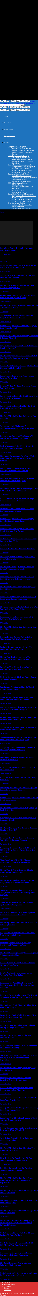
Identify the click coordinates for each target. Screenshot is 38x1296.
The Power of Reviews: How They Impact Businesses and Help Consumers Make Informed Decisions (17, 1222)
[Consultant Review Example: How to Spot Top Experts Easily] (16, 244)
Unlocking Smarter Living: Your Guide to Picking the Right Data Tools (17, 1026)
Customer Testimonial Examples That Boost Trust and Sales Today (18, 540)
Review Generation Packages (21, 148)
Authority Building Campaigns (22, 205)
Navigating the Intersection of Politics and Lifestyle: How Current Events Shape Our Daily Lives (17, 850)
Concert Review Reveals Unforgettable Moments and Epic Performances (16, 638)
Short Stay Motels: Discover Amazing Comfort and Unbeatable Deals (15, 944)
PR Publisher (4, 291)
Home (2, 212)
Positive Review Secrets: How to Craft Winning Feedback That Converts (15, 469)
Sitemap (6, 1288)
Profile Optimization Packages (22, 170)
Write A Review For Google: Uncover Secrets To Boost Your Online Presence (18, 1274)
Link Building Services (19, 192)
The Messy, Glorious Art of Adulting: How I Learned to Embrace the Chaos (18, 914)
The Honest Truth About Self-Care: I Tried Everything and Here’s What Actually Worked (18, 458)
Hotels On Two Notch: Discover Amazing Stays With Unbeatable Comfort (17, 839)
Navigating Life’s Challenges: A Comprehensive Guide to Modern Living (17, 427)
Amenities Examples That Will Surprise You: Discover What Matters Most (18, 266)
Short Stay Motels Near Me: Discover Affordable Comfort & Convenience (15, 861)
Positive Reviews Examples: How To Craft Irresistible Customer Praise (17, 407)
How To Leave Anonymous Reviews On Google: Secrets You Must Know (16, 1089)
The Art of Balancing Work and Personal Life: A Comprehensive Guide (17, 568)
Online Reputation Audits (20, 179)
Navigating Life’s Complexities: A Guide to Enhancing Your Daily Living (17, 748)
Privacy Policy (8, 1286)
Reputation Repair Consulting (21, 181)
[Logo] (15, 108)
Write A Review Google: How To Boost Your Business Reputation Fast (18, 718)
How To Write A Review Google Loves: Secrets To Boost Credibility (16, 974)
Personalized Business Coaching (22, 159)
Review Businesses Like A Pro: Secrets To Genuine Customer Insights (17, 447)
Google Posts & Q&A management (23, 167)
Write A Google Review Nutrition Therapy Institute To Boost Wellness (17, 1234)
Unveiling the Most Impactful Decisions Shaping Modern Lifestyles (16, 1169)
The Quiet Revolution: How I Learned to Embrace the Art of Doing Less (17, 479)
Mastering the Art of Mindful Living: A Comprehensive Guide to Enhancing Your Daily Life (17, 892)
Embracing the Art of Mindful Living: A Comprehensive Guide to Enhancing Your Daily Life (17, 985)
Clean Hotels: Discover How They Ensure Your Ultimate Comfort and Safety (17, 698)
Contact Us (7, 1290)
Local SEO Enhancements (20, 168)
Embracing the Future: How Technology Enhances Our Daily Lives (17, 618)
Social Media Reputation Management (20, 194)
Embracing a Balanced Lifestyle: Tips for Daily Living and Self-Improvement (17, 578)
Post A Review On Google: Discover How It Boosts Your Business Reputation (18, 598)
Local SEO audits (18, 190)
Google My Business (9, 136)
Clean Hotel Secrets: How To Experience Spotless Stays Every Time (16, 904)
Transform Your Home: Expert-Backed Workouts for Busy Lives (16, 668)
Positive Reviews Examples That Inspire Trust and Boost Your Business (19, 397)
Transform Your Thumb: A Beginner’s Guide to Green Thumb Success (18, 1119)
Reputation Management (11, 123)
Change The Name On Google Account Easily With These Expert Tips (19, 1109)
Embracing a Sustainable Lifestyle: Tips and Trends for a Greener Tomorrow (18, 789)
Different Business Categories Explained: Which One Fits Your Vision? (17, 530)
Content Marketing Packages (21, 208)
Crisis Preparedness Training (21, 157)
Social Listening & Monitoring (22, 199)
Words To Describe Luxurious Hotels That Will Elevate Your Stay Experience (17, 1244)
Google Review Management (17, 147)
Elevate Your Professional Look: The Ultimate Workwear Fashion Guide (15, 658)
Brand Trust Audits (18, 207)
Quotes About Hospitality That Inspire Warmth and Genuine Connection (16, 1254)
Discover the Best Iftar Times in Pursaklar (17, 549)
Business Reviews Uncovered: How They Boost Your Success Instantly (16, 648)
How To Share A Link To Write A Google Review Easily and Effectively (17, 500)
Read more (3, 261)
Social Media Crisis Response (21, 201)
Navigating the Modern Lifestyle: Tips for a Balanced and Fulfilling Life (18, 728)
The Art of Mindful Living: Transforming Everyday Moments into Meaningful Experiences (17, 1180)
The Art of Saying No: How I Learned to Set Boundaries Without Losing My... (18, 357)
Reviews (6, 116)
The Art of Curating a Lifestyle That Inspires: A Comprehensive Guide (19, 954)
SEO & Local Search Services (17, 183)
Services (6, 142)
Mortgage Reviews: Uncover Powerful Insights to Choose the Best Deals (15, 1079)
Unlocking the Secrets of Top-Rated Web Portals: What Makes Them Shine (17, 437)
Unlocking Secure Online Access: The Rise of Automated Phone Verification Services (18, 996)
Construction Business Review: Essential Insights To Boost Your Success (16, 317)
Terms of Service (9, 1284)
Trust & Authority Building (16, 203)
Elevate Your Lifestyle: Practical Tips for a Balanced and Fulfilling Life (17, 871)
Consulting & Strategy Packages (18, 156)
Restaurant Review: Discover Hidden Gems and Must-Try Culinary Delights (18, 708)
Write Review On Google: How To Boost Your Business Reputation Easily (17, 1159)
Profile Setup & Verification (21, 172)
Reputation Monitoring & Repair (18, 174)
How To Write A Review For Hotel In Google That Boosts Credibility (18, 1046)
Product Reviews (8, 129)
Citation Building (17, 185)
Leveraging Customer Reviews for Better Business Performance (17, 758)
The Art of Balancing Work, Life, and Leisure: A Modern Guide (15, 1264)
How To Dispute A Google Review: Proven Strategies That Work (17, 964)
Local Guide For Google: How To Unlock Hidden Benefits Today (17, 688)
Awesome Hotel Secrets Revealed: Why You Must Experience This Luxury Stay (18, 738)
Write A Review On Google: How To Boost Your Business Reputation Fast (17, 296)
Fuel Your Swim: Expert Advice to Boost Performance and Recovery (17, 510)
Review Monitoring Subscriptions (23, 150)
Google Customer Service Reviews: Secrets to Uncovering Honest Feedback (18, 1129)
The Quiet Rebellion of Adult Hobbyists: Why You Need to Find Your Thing (19, 608)
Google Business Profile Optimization (20, 165)
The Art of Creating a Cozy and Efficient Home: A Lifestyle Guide (17, 286)
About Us (7, 1282)
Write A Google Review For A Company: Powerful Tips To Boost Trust (17, 520)
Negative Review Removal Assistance (24, 177)
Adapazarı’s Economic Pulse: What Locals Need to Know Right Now (17, 934)
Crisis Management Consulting (22, 176)
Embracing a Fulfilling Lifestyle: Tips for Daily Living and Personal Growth (17, 881)
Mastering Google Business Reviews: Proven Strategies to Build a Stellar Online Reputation (18, 1057)
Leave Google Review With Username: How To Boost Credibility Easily (18, 1016)
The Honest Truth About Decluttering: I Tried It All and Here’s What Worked (19, 490)
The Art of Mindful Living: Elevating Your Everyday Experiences (17, 1149)
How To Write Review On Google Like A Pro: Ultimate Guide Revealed (19, 367)
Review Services (5, 254)
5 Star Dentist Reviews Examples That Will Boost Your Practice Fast (18, 1099)
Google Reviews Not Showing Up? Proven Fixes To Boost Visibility (17, 276)
